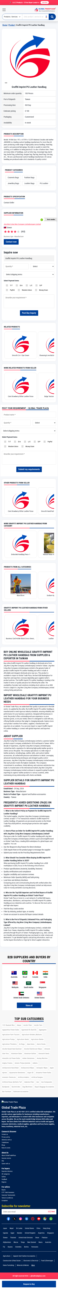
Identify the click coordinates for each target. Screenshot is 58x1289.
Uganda (5, 1233)
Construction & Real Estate (12, 1261)
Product (11, 25)
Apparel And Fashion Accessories (24, 1256)
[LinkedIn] (26, 1218)
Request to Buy (29, 1284)
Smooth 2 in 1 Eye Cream (20, 355)
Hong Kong (46, 1228)
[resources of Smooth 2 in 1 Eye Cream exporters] (21, 344)
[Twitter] (14, 1218)
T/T (11, 285)
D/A (21, 285)
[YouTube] (38, 1218)
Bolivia (26, 1247)
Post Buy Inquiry (29, 313)
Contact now (11, 241)
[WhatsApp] (51, 1218)
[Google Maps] (45, 1218)
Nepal (11, 1228)
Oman (37, 1238)
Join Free (44, 2)
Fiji (4, 1247)
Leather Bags (29, 183)
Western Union (26, 290)
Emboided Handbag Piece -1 (20, 554)
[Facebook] (8, 1218)
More (33, 1265)
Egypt (12, 1233)
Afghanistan (7, 1242)
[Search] (52, 17)
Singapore (50, 1233)
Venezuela (34, 1247)
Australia (48, 1242)
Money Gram (43, 290)
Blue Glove (20, 595)
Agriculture (6, 1256)
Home (4, 25)
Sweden (19, 1233)
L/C (30, 285)
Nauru (40, 1242)
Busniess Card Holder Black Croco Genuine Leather (20, 638)
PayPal (12, 290)
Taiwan (5, 1238)
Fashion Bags (29, 177)
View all (29, 1005)
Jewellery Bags (13, 183)
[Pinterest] (32, 1218)
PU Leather (44, 183)
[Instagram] (20, 1218)
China (38, 1228)
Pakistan (44, 1238)
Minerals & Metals (23, 1265)
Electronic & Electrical (30, 1261)
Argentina (41, 1233)
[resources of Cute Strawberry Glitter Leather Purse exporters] (21, 385)
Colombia (18, 1247)
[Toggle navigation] (3, 9)
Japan (5, 1228)
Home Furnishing (8, 1265)
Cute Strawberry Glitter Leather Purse (20, 396)
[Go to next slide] (6, 82)
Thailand (13, 1238)
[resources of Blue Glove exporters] (21, 584)
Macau (16, 1242)
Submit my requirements (29, 469)
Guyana (10, 1247)
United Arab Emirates (26, 1238)
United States (29, 1228)
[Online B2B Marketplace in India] (44, 10)
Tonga (23, 1242)
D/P (40, 285)
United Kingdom (30, 1233)
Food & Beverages (47, 1261)
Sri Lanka (19, 1228)
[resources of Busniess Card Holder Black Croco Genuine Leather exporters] (21, 627)
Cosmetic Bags (13, 177)
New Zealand (31, 1242)
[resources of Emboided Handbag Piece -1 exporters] (21, 543)
